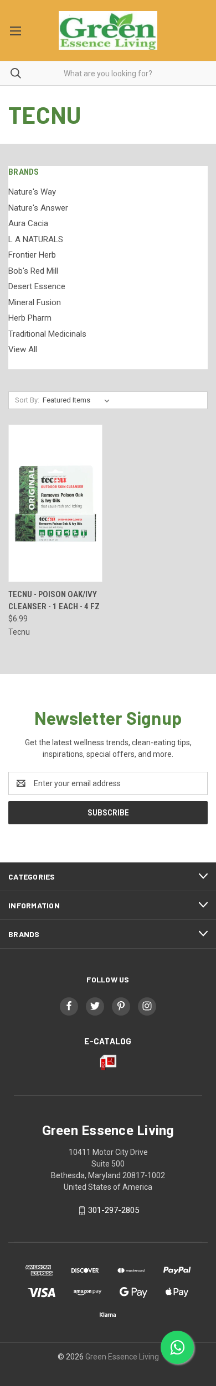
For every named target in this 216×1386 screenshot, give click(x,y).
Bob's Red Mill (33, 271)
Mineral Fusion (34, 302)
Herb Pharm (30, 318)
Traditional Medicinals (47, 334)
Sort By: (27, 400)
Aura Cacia (28, 223)
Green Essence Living (122, 1356)
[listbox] (78, 400)
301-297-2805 (113, 1210)
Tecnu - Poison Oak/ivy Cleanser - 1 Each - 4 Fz (54, 600)
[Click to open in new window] (69, 1006)
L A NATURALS (35, 239)
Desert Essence (36, 286)
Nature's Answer (38, 208)
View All (22, 349)
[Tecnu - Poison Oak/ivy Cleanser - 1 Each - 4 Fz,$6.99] (55, 503)
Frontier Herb (32, 255)
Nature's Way (32, 192)
